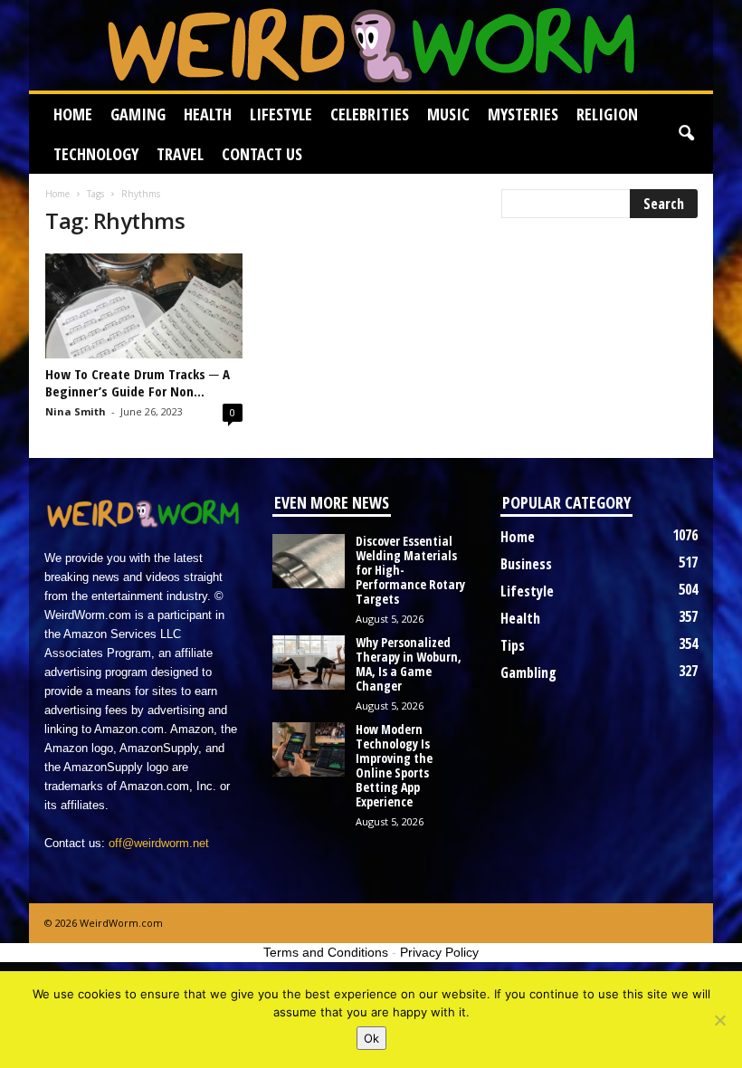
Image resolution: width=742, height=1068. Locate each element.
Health (208, 114)
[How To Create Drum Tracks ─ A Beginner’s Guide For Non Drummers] (144, 305)
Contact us (262, 154)
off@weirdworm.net (159, 843)
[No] (719, 1020)
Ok (371, 1038)
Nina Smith (75, 411)
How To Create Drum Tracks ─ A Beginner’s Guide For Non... (137, 382)
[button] (686, 134)
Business (526, 564)
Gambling (528, 672)
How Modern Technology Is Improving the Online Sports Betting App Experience (394, 765)
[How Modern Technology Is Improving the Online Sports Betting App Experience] (308, 749)
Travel (180, 154)
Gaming (138, 114)
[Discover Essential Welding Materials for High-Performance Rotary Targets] (308, 561)
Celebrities (369, 114)
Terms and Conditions (325, 952)
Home (72, 114)
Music (448, 114)
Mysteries (523, 114)
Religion (607, 114)
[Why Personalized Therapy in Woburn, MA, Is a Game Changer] (308, 662)
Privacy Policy (439, 952)
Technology (95, 154)
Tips (512, 645)
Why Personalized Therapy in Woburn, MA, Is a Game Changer (408, 664)
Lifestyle (281, 114)
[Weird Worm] (371, 45)
